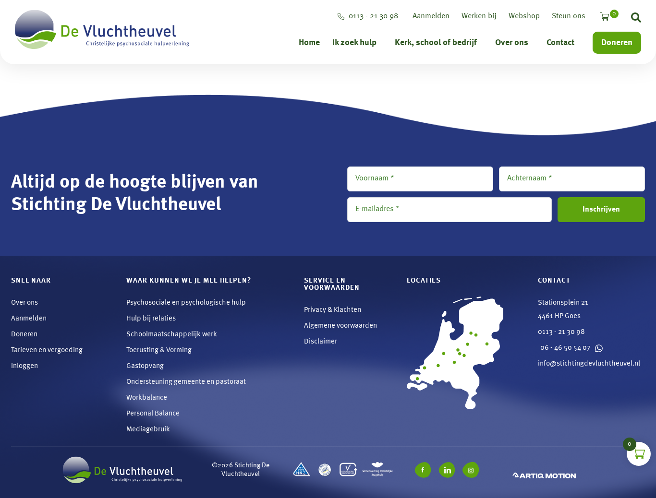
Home (309, 42)
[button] (636, 19)
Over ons (511, 42)
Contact (560, 42)
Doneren (616, 42)
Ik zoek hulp (354, 42)
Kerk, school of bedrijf (436, 42)
